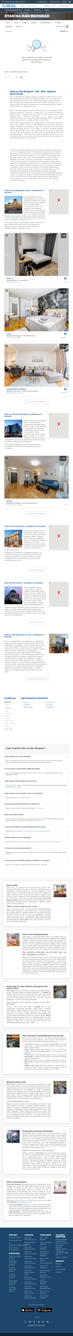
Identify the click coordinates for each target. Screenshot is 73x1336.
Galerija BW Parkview (16, 389)
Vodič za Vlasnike (61, 1257)
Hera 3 (9, 278)
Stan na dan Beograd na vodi (36, 679)
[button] (54, 6)
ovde (59, 1254)
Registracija (54, 1)
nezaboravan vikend (24, 219)
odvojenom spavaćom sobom (28, 841)
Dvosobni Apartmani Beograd (12, 1269)
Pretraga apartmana (14, 10)
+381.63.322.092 (9, 1)
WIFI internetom (39, 808)
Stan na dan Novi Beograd (36, 513)
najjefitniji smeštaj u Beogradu (35, 773)
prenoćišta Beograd (20, 1200)
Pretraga (47, 6)
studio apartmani (41, 841)
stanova (11, 864)
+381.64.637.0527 (20, 1)
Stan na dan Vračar (36, 622)
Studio (25, 702)
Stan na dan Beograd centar (36, 401)
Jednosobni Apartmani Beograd (13, 1262)
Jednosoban (50, 702)
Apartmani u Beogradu (37, 1325)
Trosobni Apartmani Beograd (12, 1276)
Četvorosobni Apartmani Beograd (13, 1282)
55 (17, 77)
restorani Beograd (44, 1156)
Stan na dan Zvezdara (36, 570)
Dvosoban (26, 705)
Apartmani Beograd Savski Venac (29, 1272)
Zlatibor (58, 1266)
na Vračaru (36, 831)
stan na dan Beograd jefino (30, 973)
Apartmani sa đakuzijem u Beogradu (44, 1253)
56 (21, 77)
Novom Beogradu (45, 831)
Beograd (58, 1264)
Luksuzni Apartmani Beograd (43, 1281)
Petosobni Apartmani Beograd (12, 1289)
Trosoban (49, 705)
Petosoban (50, 707)
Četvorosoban (28, 707)
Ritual (9, 501)
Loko (9, 334)
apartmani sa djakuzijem (54, 841)
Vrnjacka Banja (61, 1269)
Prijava (64, 1)
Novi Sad (58, 1272)
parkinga (37, 852)
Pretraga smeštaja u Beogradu (14, 785)
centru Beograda (28, 831)
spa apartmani (38, 820)
